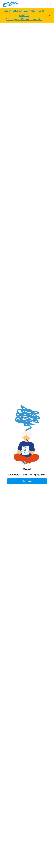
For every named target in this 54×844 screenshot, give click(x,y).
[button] (48, 4)
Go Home (27, 481)
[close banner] (49, 15)
